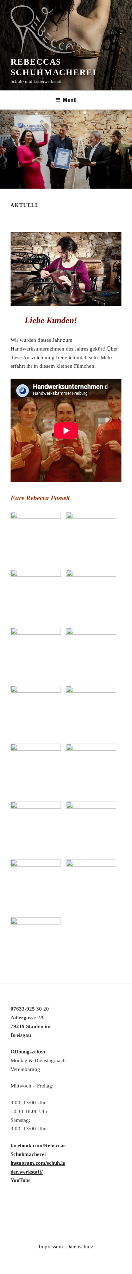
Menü (70, 100)
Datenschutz (79, 1246)
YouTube (21, 1180)
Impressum (51, 1246)
